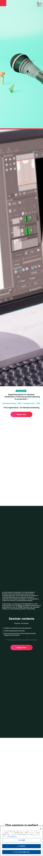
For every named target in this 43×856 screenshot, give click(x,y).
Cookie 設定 (21, 840)
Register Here (21, 647)
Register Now (21, 414)
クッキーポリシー (12, 836)
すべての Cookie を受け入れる (21, 852)
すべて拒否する (21, 846)
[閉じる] (40, 828)
